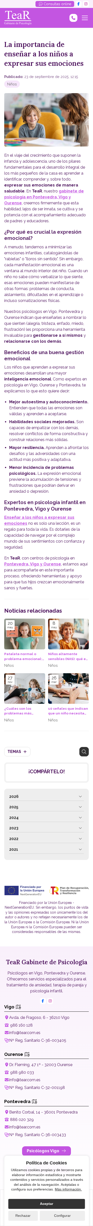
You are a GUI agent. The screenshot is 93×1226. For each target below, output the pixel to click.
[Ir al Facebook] (79, 4)
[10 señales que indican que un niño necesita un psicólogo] (68, 688)
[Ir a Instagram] (86, 4)
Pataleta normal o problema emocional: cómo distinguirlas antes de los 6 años (23, 656)
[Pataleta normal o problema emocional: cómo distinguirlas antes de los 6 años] (24, 634)
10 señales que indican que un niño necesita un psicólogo (68, 711)
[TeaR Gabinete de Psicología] (17, 18)
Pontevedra (17, 1101)
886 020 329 (22, 1119)
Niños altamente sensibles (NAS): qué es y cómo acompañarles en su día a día (68, 656)
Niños (12, 84)
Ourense (14, 1054)
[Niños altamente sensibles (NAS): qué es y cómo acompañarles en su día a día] (68, 634)
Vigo (9, 1006)
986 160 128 (21, 1025)
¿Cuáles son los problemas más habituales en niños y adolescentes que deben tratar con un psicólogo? (22, 711)
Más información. (68, 1189)
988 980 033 (22, 1072)
